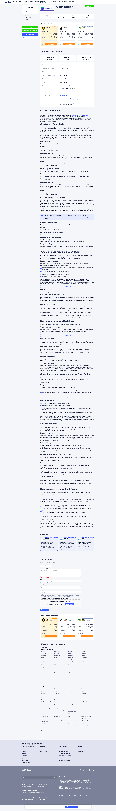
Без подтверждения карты (46, 710)
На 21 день (70, 670)
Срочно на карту (84, 704)
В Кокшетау (43, 664)
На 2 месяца (83, 670)
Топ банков (43, 749)
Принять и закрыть (71, 806)
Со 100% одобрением (85, 701)
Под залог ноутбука (58, 720)
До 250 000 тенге (45, 693)
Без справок (43, 725)
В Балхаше (43, 655)
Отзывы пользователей (27, 786)
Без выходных (44, 699)
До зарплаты (83, 699)
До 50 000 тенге (44, 691)
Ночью (42, 718)
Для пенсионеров (84, 681)
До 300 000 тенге (58, 693)
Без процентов (71, 699)
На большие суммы (45, 688)
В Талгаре (83, 651)
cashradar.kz (31, 11)
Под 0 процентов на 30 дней (47, 701)
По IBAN (56, 718)
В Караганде (83, 662)
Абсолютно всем (44, 679)
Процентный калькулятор (65, 755)
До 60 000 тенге (57, 688)
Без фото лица (71, 713)
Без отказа (56, 699)
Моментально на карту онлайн (59, 705)
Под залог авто (71, 718)
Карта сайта (39, 784)
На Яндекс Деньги (58, 726)
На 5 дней (70, 668)
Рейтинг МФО (43, 751)
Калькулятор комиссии (64, 753)
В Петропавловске (85, 659)
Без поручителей (84, 723)
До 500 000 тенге (84, 693)
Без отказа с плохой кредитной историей (72, 711)
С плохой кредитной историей (58, 702)
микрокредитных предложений (80, 115)
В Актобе (83, 655)
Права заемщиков (39, 786)
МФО (29, 737)
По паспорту (83, 726)
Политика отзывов (40, 799)
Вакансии (46, 784)
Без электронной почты (86, 713)
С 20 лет (56, 681)
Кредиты (24, 753)
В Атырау (56, 657)
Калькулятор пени (63, 758)
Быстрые (70, 697)
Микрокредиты (44, 704)
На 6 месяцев (57, 672)
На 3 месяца (43, 672)
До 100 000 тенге (58, 691)
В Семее (56, 664)
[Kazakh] (110, 1)
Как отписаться (27, 17)
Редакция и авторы (33, 782)
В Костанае (43, 659)
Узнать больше (67, 286)
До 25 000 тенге (57, 689)
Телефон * (42, 590)
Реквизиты (42, 782)
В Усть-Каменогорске (72, 664)
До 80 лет (56, 683)
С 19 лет (43, 681)
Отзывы (25, 21)
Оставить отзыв (30, 34)
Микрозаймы (25, 760)
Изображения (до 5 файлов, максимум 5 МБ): (61, 601)
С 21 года (70, 681)
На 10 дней (43, 670)
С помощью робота (45, 697)
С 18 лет (82, 679)
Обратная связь (81, 749)
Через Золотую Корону (73, 725)
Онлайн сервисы (26, 762)
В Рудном (56, 661)
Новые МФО (70, 704)
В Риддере (43, 661)
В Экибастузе (57, 662)
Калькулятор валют (64, 749)
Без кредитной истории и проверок (46, 714)
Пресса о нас (31, 784)
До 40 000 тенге (84, 689)
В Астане (43, 651)
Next (94, 36)
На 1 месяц (56, 668)
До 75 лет (43, 683)
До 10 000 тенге (84, 688)
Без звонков (57, 713)
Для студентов (71, 679)
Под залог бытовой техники (86, 718)
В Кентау (69, 653)
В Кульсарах (70, 655)
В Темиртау (43, 662)
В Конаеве (70, 651)
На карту (69, 716)
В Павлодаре (70, 659)
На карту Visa (57, 716)
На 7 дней (83, 668)
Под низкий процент (58, 728)
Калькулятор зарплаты (64, 760)
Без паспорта (83, 710)
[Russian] (109, 1)
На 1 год (82, 672)
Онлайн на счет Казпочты (73, 728)
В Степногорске (71, 661)
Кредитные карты (26, 758)
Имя (41, 579)
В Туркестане (57, 655)
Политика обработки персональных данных (32, 797)
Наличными (70, 726)
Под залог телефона (85, 720)
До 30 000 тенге (71, 689)
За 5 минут (83, 728)
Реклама (24, 784)
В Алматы (43, 657)
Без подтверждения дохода (60, 710)
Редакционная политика (27, 799)
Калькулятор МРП (63, 751)
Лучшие (56, 697)
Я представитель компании (30, 37)
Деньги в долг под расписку (86, 697)
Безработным (57, 679)
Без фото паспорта (58, 725)
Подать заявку (51, 44)
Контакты (26, 24)
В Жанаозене (57, 651)
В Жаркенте (70, 657)
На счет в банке (44, 716)
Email (42, 585)
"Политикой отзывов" (63, 598)
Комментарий (44, 568)
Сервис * (42, 564)
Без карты (56, 723)
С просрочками (71, 701)
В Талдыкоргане (84, 661)
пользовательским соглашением (65, 789)
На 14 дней (56, 670)
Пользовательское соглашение (29, 790)
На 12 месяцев (71, 672)
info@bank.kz (81, 751)
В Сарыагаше (57, 653)
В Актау (69, 662)
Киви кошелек (44, 726)
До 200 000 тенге (84, 691)
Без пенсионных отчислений (73, 723)
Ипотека (24, 751)
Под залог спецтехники (72, 720)
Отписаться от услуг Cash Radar (30, 30)
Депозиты (24, 755)
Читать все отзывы (46, 553)
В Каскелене (43, 653)
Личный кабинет (27, 19)
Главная (25, 737)
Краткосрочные (44, 668)
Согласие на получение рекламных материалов (33, 795)
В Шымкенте (83, 664)
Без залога (43, 723)
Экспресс (43, 730)
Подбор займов (44, 647)
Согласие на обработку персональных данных (33, 792)
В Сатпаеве (83, 653)
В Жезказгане (84, 657)
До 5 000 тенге (71, 688)
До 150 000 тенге (71, 691)
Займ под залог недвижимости (44, 721)
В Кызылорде (57, 659)
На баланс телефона (85, 725)
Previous (40, 36)
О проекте (24, 782)
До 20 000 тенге (44, 689)
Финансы (24, 749)
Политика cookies (49, 797)
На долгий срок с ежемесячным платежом (46, 675)
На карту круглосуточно (86, 716)
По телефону (44, 728)
